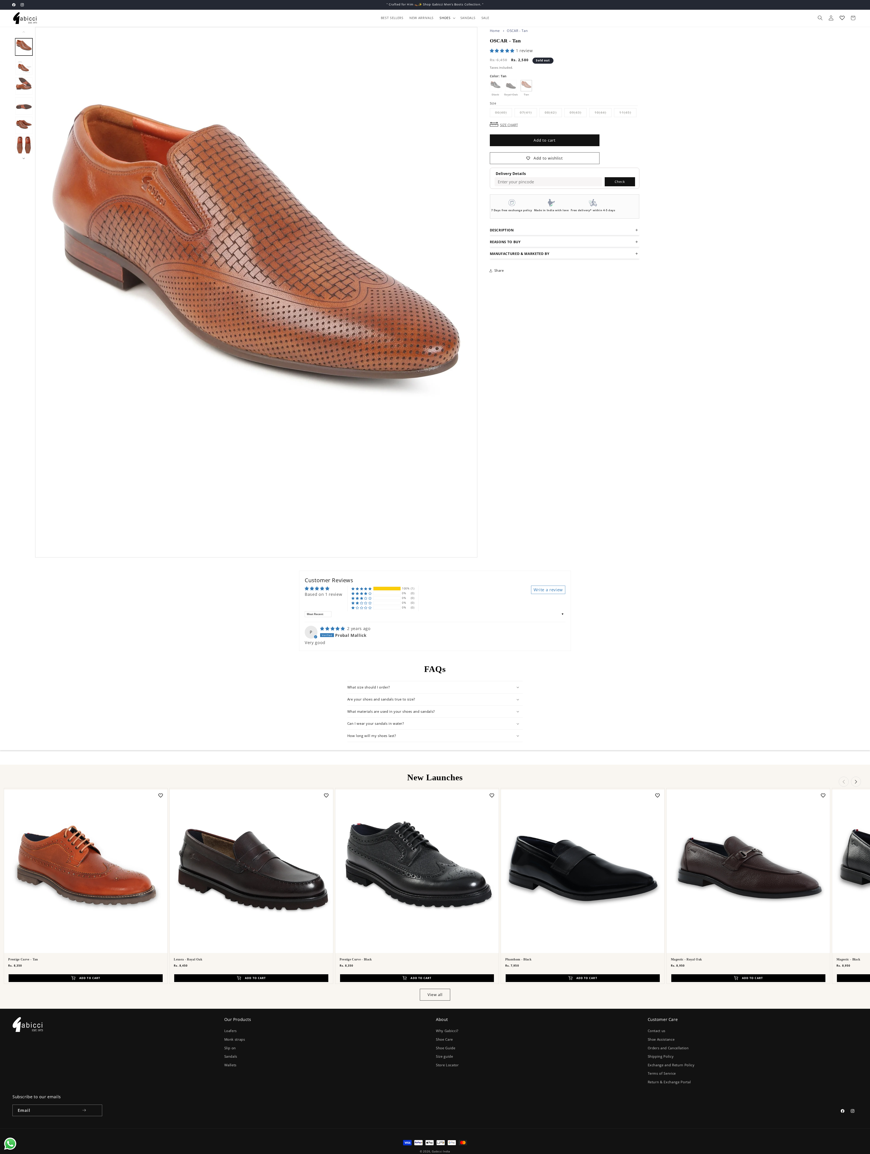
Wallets (230, 1065)
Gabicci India (441, 1151)
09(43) (578, 113)
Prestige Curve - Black (356, 959)
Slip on (230, 1048)
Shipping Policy (661, 1056)
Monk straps (234, 1039)
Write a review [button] (548, 589)
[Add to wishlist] (160, 795)
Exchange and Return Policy (671, 1065)
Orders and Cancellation (668, 1048)
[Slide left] (24, 32)
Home (495, 30)
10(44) (603, 113)
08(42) (553, 113)
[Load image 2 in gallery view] (23, 66)
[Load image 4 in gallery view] (23, 105)
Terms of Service (662, 1073)
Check (620, 181)
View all (435, 994)
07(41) (528, 113)
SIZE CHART (509, 124)
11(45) (627, 113)
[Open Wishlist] (842, 17)
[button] (447, 18)
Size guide (444, 1056)
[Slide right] (24, 158)
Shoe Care (444, 1039)
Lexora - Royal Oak (188, 959)
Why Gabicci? (447, 1031)
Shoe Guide (445, 1048)
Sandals (230, 1056)
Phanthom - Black (518, 959)
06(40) (503, 113)
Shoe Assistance (661, 1039)
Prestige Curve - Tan (23, 959)
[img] (333, 628)
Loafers (230, 1031)
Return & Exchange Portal (669, 1082)
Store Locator (447, 1065)
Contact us (657, 1031)
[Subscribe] (84, 1110)
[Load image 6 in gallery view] (23, 145)
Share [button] (499, 270)
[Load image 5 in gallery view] (23, 125)
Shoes (445, 18)
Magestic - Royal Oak (686, 959)
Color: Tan (498, 76)
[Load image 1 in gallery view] (23, 46)
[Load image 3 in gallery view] (23, 86)
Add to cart (545, 140)
